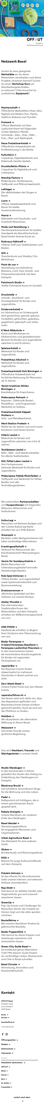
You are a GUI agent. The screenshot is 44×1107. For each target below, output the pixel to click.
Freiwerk (6, 122)
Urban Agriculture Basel (15, 837)
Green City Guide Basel (14, 946)
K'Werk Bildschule (11, 330)
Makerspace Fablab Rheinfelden (19, 475)
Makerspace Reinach (13, 397)
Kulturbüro (7, 154)
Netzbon (6, 716)
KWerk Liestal (9, 434)
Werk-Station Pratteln (14, 423)
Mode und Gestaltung (14, 226)
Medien (5, 1044)
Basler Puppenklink (12, 931)
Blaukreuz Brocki (11, 785)
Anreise (4, 1017)
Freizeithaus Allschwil (13, 359)
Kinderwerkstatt (10, 309)
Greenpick (7, 534)
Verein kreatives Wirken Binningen (15, 387)
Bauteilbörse (8, 920)
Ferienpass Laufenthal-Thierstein (20, 647)
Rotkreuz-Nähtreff (12, 241)
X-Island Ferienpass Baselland (18, 644)
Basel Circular (9, 964)
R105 (4, 857)
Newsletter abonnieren (13, 1062)
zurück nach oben (22, 1099)
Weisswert (7, 727)
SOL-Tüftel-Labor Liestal (15, 461)
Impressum (7, 1053)
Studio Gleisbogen (11, 767)
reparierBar (8, 665)
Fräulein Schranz (10, 873)
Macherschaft (9, 107)
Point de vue (8, 264)
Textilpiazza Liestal (12, 449)
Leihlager (6, 189)
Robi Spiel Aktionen (12, 575)
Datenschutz (8, 1048)
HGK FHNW (8, 626)
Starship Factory (10, 177)
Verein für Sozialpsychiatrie (17, 561)
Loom (4, 200)
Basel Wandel (9, 823)
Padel (4, 797)
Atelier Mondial (10, 601)
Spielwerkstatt (9, 348)
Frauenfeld (5, 1087)
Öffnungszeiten (9, 1040)
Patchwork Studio (11, 282)
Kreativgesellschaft (12, 546)
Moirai (5, 215)
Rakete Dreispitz (10, 811)
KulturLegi (7, 520)
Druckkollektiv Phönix (13, 166)
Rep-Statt (7, 887)
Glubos (5, 849)
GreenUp (6, 902)
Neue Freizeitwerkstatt (14, 143)
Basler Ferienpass (11, 641)
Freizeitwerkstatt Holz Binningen (20, 371)
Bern (3, 1079)
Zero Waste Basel (11, 683)
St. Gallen (5, 1083)
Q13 (3, 253)
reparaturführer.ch (12, 695)
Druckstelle (7, 294)
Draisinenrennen (10, 590)
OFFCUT (4, 1067)
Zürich (3, 1075)
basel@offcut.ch (7, 1022)
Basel (3, 1071)
